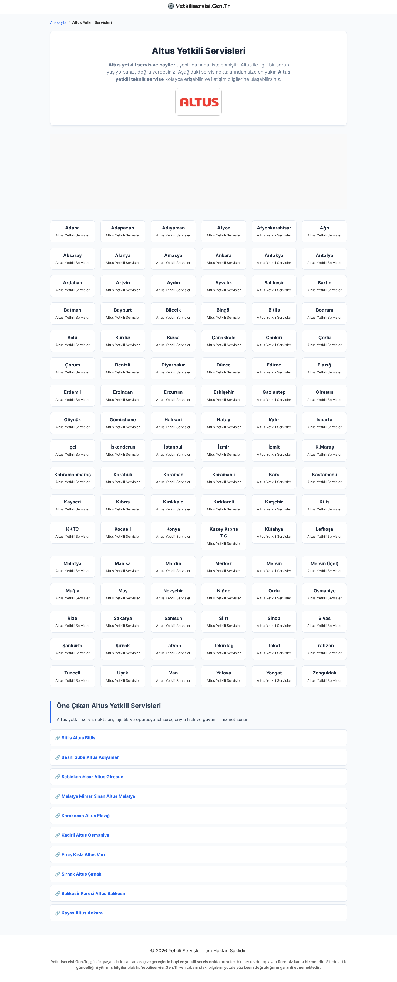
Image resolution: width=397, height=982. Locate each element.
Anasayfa (58, 22)
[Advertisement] (198, 171)
